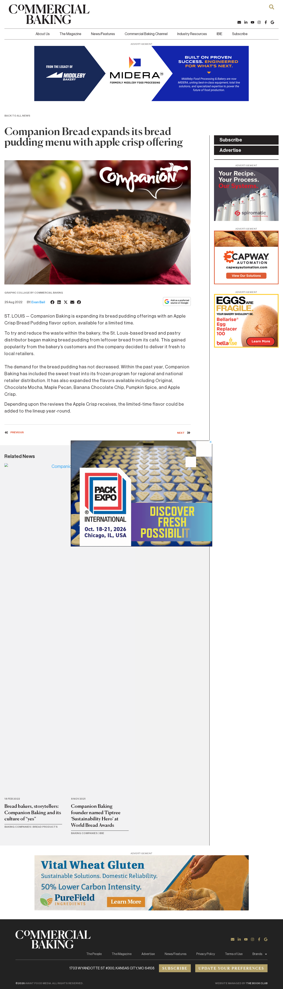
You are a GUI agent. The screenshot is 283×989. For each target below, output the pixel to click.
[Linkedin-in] (246, 22)
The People (94, 954)
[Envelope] (239, 22)
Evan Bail (38, 302)
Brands (257, 954)
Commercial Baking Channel (146, 34)
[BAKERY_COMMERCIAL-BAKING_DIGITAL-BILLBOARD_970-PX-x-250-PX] (141, 100)
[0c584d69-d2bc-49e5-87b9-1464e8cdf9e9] (141, 545)
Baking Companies (17, 826)
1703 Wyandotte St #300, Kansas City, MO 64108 (112, 968)
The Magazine (70, 34)
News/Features (103, 34)
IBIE (219, 34)
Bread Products (45, 826)
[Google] (272, 22)
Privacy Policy (205, 954)
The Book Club (257, 983)
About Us (43, 34)
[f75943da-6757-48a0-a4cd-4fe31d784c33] (141, 909)
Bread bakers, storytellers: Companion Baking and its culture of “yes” (32, 812)
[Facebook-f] (266, 22)
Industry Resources (192, 34)
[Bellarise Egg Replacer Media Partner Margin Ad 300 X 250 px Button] (246, 346)
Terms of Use (234, 954)
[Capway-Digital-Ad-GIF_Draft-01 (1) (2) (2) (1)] (246, 283)
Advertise (148, 954)
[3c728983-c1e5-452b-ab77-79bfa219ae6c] (246, 219)
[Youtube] (252, 22)
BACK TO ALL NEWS (17, 115)
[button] (53, 302)
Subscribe (240, 34)
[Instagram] (259, 22)
